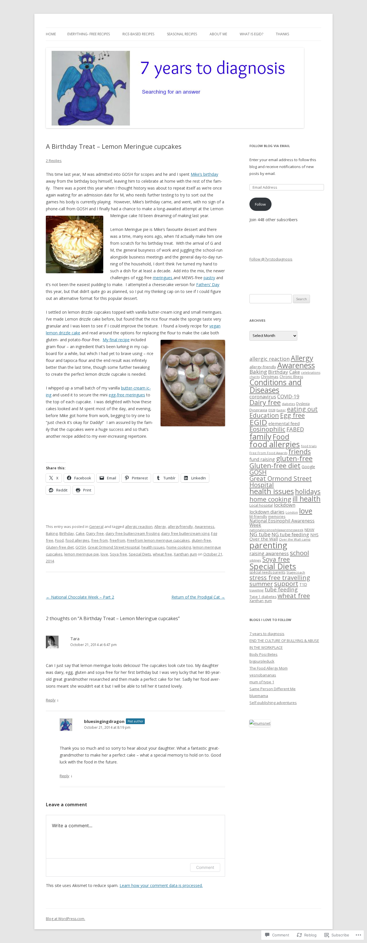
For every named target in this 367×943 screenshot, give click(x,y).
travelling (256, 590)
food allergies (77, 540)
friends (299, 451)
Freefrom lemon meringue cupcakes (158, 540)
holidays (308, 491)
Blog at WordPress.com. (65, 918)
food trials (309, 446)
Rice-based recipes (138, 34)
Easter (281, 410)
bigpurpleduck (261, 661)
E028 (271, 410)
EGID (258, 422)
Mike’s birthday (204, 174)
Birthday (66, 533)
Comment (205, 867)
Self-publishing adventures (273, 702)
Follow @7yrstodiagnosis (270, 259)
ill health (306, 499)
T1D (303, 584)
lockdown (284, 505)
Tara (74, 638)
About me (218, 34)
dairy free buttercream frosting (132, 533)
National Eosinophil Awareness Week (282, 523)
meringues (163, 277)
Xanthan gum (185, 554)
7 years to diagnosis (266, 633)
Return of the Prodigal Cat (198, 597)
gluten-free (201, 540)
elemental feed (284, 423)
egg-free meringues (127, 395)
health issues (153, 547)
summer (261, 584)
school (299, 552)
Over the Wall (263, 539)
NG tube (259, 534)
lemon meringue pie (81, 554)
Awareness (204, 526)
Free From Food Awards (268, 453)
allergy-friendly (262, 366)
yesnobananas (262, 675)
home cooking (179, 547)
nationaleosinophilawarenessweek (276, 530)
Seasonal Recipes (182, 34)
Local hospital (261, 505)
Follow (260, 204)
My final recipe (116, 339)
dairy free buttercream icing (185, 533)
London (292, 512)
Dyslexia (303, 403)
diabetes (288, 404)
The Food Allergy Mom (268, 668)
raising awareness (269, 553)
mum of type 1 (261, 681)
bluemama (258, 695)
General (96, 526)
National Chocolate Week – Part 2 (80, 597)
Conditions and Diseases (275, 386)
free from (99, 540)
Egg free (292, 415)
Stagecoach (295, 572)
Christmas (269, 376)
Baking (52, 533)
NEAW (309, 529)
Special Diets (140, 554)
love (104, 554)
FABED (295, 429)
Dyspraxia (258, 409)
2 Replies (54, 160)
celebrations (310, 372)
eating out (302, 409)
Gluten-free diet (60, 547)
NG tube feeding (290, 534)
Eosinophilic (267, 429)
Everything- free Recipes (88, 34)
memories (276, 516)
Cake (80, 533)
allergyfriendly (180, 526)
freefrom (117, 540)
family (260, 436)
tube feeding (281, 589)
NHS (314, 534)
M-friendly (258, 516)
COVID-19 (288, 396)
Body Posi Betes (263, 654)
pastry (209, 277)
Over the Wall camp (295, 539)
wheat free (162, 554)
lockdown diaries (266, 512)
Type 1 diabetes (262, 596)
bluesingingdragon (104, 721)
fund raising (262, 459)
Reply (51, 700)
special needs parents (267, 572)
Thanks (282, 34)
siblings (255, 560)
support (286, 583)
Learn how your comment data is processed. (161, 885)
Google (308, 466)
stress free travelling (279, 577)
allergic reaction (139, 526)
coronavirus (262, 396)
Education (264, 415)
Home (51, 34)
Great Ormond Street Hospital (114, 547)
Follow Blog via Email (269, 146)
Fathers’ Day (207, 284)
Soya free (118, 554)
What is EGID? (251, 34)
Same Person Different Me (272, 688)
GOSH (80, 547)
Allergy (160, 526)
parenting (268, 545)
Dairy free (95, 533)
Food (59, 540)
